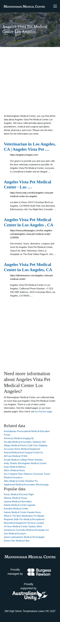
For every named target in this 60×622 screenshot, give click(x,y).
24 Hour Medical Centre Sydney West (23, 526)
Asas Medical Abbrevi (15, 466)
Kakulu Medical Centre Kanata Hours (22, 512)
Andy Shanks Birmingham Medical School (25, 463)
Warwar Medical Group (15, 498)
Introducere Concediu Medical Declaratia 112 (26, 530)
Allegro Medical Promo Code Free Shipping (25, 445)
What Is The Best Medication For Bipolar (24, 515)
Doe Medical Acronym (15, 533)
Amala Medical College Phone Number (23, 459)
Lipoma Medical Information (18, 501)
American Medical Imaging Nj (18, 438)
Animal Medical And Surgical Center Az (23, 452)
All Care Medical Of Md (15, 456)
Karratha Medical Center (16, 508)
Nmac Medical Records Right (19, 494)
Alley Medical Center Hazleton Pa (21, 481)
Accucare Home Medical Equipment (22, 449)
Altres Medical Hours (14, 470)
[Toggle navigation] (55, 6)
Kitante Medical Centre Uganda (19, 505)
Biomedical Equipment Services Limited (24, 523)
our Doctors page (43, 411)
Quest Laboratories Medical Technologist (24, 537)
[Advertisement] (30, 81)
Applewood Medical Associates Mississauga (26, 484)
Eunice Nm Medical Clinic (17, 540)
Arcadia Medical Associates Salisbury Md (25, 441)
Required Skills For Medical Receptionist (24, 519)
